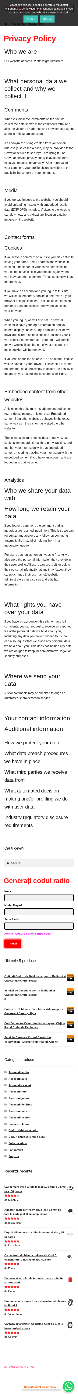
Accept (31, 19)
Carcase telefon (19, 1124)
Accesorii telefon (19, 1117)
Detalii (47, 19)
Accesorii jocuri (19, 1098)
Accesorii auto (18, 1078)
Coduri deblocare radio (23, 1130)
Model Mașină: (13, 905)
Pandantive (16, 1149)
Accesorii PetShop (20, 1104)
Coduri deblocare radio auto (27, 1136)
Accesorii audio (19, 1072)
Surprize (14, 1156)
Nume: (8, 891)
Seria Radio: (12, 919)
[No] (73, 13)
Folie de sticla (18, 1143)
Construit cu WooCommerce (45, 1372)
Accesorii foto (18, 1091)
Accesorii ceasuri (20, 1085)
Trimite (12, 943)
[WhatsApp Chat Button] (68, 1386)
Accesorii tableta (19, 1111)
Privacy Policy (13, 1372)
